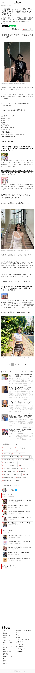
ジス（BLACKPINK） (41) (10, 462)
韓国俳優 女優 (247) (22, 477)
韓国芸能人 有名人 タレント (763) (13, 480)
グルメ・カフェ (7, 651)
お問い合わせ (19, 642)
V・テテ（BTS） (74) (19, 454)
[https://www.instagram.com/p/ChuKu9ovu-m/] (17, 336)
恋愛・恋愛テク (7, 654)
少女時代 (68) (21, 471)
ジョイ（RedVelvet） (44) (10, 465)
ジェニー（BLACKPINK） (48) (24, 459)
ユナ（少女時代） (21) (9, 471)
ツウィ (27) (23, 465)
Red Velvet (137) (23, 451)
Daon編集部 (11, 537)
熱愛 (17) (26, 474)
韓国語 (4, 661)
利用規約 (18, 637)
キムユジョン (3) (26, 457)
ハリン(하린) (24, 385)
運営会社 (18, 635)
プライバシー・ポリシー (22, 639)
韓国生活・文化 (7, 663)
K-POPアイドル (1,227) (9, 451)
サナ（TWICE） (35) (9, 459)
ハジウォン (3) (25, 468)
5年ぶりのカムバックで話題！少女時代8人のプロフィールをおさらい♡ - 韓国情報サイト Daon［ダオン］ (17, 288)
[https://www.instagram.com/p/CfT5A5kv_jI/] (17, 62)
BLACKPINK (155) (8, 448)
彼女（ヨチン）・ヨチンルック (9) (12, 474)
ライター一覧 (19, 644)
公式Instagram (20, 649)
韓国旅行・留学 (7, 635)
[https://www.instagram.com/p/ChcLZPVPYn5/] (17, 229)
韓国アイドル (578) (8, 477)
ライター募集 (19, 646)
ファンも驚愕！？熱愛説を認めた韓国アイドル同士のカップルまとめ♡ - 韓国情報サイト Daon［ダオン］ (17, 148)
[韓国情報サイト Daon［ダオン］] (17, 2)
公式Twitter (19, 651)
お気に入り (27, 29)
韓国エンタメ (6, 633)
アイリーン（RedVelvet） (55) (11, 457)
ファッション (6, 637)
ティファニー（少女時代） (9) (11, 468)
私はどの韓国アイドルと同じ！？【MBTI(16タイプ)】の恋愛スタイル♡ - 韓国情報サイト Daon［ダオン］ (17, 172)
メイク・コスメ (7, 640)
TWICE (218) (7, 454)
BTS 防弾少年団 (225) (22, 448)
